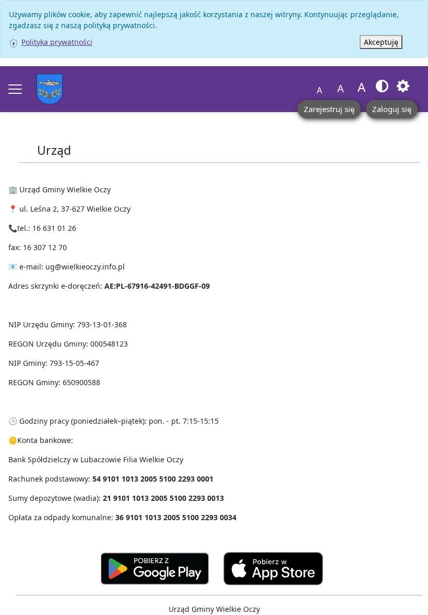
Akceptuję (381, 42)
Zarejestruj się (329, 109)
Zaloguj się (391, 109)
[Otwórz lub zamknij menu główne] (15, 89)
